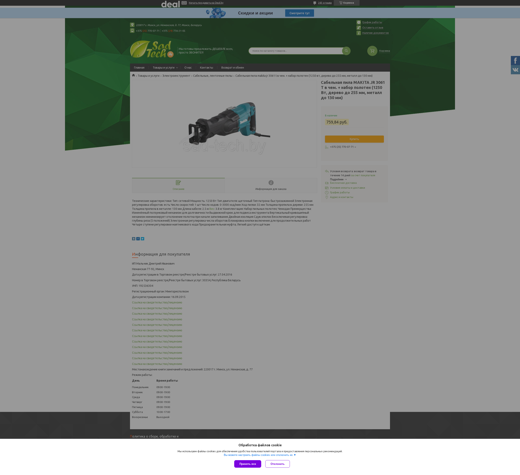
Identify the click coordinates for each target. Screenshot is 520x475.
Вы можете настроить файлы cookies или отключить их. (259, 454)
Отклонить (278, 463)
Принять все (247, 463)
